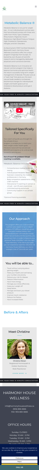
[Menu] (36, 6)
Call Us (19, 467)
